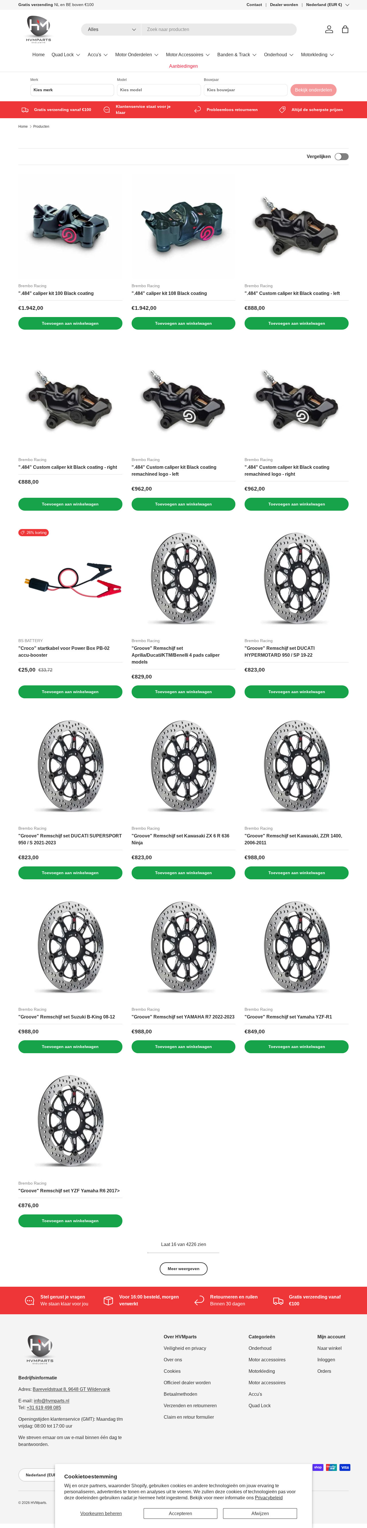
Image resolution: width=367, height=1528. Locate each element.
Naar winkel (329, 1348)
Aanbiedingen (183, 66)
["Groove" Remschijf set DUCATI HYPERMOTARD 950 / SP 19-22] (297, 581)
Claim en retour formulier (189, 1417)
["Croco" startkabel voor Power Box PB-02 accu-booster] (70, 581)
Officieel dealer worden (187, 1382)
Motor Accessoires (184, 54)
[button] (345, 29)
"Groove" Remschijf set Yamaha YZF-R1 (288, 1016)
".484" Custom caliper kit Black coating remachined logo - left (174, 471)
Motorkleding (314, 54)
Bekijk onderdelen (313, 90)
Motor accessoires (267, 1359)
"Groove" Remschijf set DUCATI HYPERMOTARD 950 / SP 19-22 (280, 652)
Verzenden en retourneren (190, 1405)
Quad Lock (63, 54)
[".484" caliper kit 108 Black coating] (184, 226)
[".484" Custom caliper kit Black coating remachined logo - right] (297, 400)
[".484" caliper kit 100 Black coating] (70, 226)
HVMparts (38, 1503)
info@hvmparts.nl (51, 1400)
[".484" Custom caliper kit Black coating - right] (70, 400)
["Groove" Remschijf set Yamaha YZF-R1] (297, 950)
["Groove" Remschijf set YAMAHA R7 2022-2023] (184, 950)
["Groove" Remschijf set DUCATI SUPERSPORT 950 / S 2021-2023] (70, 769)
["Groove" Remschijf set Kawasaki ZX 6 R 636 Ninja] (184, 769)
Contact (254, 4)
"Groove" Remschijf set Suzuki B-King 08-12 (66, 1016)
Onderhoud (275, 54)
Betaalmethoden (180, 1394)
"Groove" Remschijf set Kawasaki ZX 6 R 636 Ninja (180, 839)
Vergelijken (319, 156)
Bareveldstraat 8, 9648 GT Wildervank (71, 1389)
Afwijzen (260, 1513)
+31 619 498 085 (44, 1407)
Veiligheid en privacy (185, 1348)
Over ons (173, 1359)
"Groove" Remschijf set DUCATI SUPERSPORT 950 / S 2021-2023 (70, 839)
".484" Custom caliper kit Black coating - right (67, 467)
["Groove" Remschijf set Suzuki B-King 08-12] (70, 950)
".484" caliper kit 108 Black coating (169, 293)
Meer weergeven (184, 1268)
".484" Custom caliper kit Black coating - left (292, 293)
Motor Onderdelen (133, 54)
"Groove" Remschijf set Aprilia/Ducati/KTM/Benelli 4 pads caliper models (176, 655)
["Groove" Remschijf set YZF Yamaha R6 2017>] (70, 1124)
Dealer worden (284, 4)
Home (38, 54)
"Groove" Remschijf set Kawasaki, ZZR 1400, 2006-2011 (293, 839)
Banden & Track (233, 54)
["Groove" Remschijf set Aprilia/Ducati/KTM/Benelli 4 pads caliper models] (184, 581)
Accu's (94, 54)
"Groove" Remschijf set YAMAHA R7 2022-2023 (183, 1016)
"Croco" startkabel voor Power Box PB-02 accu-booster (64, 652)
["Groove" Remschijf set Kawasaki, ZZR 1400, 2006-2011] (297, 769)
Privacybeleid (269, 1497)
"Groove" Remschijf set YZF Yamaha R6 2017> (69, 1190)
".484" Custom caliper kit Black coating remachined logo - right (287, 471)
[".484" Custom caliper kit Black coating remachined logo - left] (184, 400)
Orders (324, 1371)
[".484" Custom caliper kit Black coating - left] (297, 226)
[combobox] (189, 30)
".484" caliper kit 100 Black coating (56, 293)
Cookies (172, 1371)
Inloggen (326, 1359)
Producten (41, 127)
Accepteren (180, 1513)
